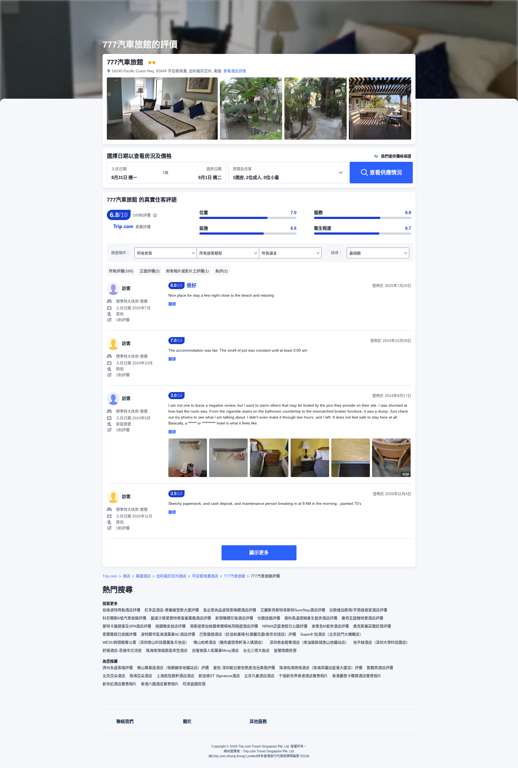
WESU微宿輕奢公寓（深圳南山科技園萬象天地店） (146, 642)
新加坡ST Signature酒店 (219, 676)
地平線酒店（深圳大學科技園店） (381, 642)
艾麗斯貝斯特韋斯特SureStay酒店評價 (292, 610)
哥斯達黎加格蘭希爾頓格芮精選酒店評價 (224, 626)
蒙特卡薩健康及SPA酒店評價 (127, 626)
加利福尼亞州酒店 (171, 576)
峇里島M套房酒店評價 (330, 626)
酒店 (126, 576)
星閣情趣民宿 (285, 650)
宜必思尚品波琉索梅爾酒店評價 (229, 610)
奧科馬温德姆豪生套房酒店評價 (310, 618)
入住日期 (119, 169)
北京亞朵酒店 (114, 676)
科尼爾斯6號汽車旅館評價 (124, 618)
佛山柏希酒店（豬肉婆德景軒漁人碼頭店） (229, 642)
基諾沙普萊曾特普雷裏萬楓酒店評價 (181, 618)
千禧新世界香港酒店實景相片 (303, 676)
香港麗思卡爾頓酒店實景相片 (356, 676)
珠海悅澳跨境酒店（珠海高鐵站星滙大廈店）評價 (320, 668)
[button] (482, 8)
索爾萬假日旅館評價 (120, 634)
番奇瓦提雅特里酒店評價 (362, 618)
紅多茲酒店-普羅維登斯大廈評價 (172, 610)
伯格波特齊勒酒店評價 (121, 610)
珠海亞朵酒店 (141, 676)
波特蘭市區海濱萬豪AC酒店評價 (168, 634)
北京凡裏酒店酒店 (259, 676)
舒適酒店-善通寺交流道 (122, 650)
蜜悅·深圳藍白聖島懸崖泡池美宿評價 (244, 668)
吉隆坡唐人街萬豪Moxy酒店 (215, 650)
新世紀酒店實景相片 (120, 684)
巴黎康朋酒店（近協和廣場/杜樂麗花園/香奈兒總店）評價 (247, 634)
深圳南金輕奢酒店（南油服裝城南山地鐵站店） (309, 642)
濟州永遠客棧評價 (118, 668)
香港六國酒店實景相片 (160, 684)
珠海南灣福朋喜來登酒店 (167, 650)
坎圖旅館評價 (268, 618)
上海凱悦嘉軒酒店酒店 (175, 676)
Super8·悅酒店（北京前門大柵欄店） (331, 634)
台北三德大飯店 (256, 650)
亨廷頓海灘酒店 (205, 576)
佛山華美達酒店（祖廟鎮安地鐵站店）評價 (173, 668)
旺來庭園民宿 (194, 684)
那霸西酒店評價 (380, 668)
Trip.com (110, 576)
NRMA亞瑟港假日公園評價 (284, 626)
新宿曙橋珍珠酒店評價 (234, 618)
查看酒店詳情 (234, 71)
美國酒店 (143, 576)
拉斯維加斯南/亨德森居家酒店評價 (358, 610)
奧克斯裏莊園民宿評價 (372, 626)
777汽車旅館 (234, 576)
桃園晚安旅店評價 (170, 626)
